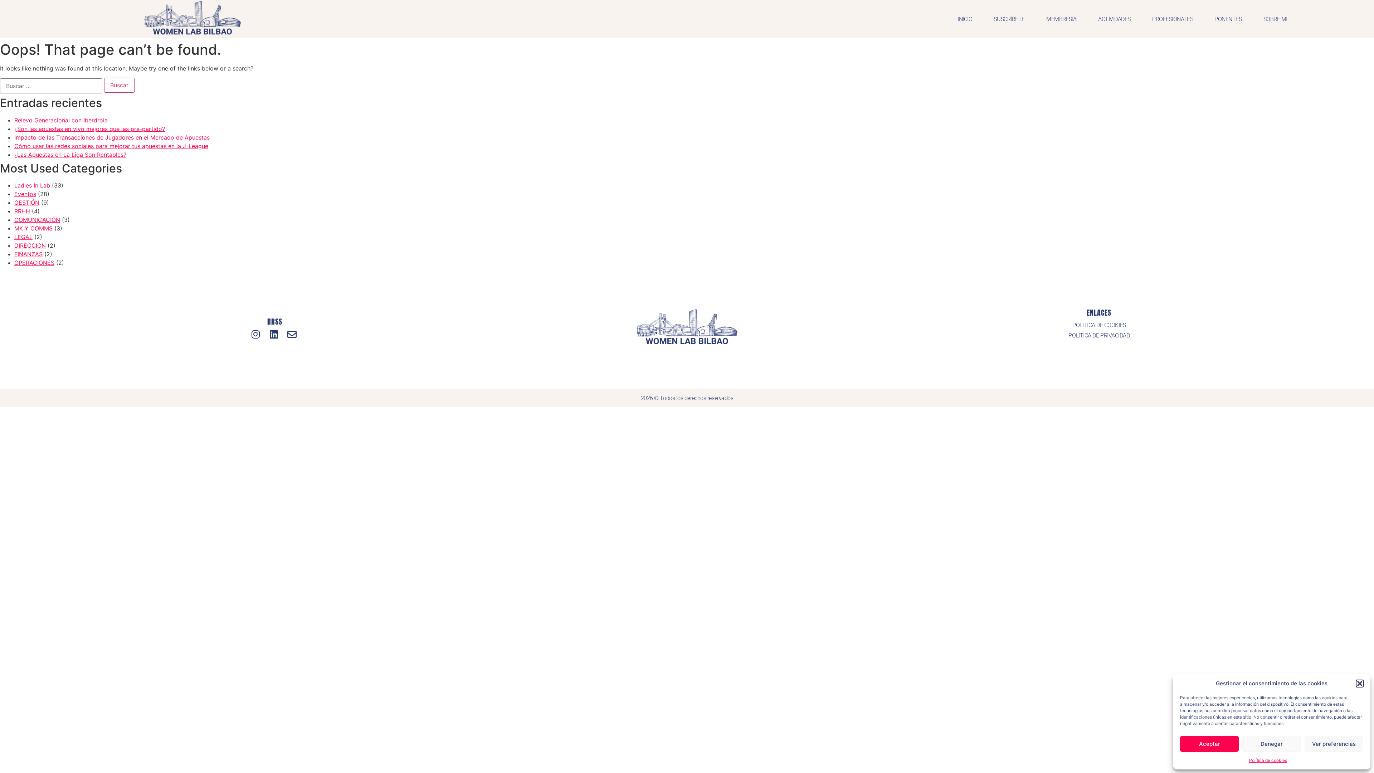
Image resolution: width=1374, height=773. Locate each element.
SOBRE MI (1275, 19)
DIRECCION (30, 245)
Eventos (25, 194)
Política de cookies (1268, 760)
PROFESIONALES (1172, 19)
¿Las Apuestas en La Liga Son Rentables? (70, 154)
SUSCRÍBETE (1009, 19)
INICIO (965, 19)
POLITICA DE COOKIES (1099, 325)
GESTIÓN (26, 202)
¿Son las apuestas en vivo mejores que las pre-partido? (89, 128)
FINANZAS (28, 254)
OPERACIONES (34, 262)
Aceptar (1209, 743)
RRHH (22, 211)
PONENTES (1228, 19)
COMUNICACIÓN (37, 219)
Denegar (1272, 743)
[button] (1359, 683)
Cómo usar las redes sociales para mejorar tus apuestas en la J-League (111, 146)
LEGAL (23, 236)
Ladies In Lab (32, 185)
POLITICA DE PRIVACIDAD (1099, 335)
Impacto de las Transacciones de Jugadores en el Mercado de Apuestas (112, 137)
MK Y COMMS (33, 228)
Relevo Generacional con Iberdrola (61, 120)
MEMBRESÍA (1061, 19)
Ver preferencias (1334, 743)
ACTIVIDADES (1114, 19)
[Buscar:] (51, 85)
